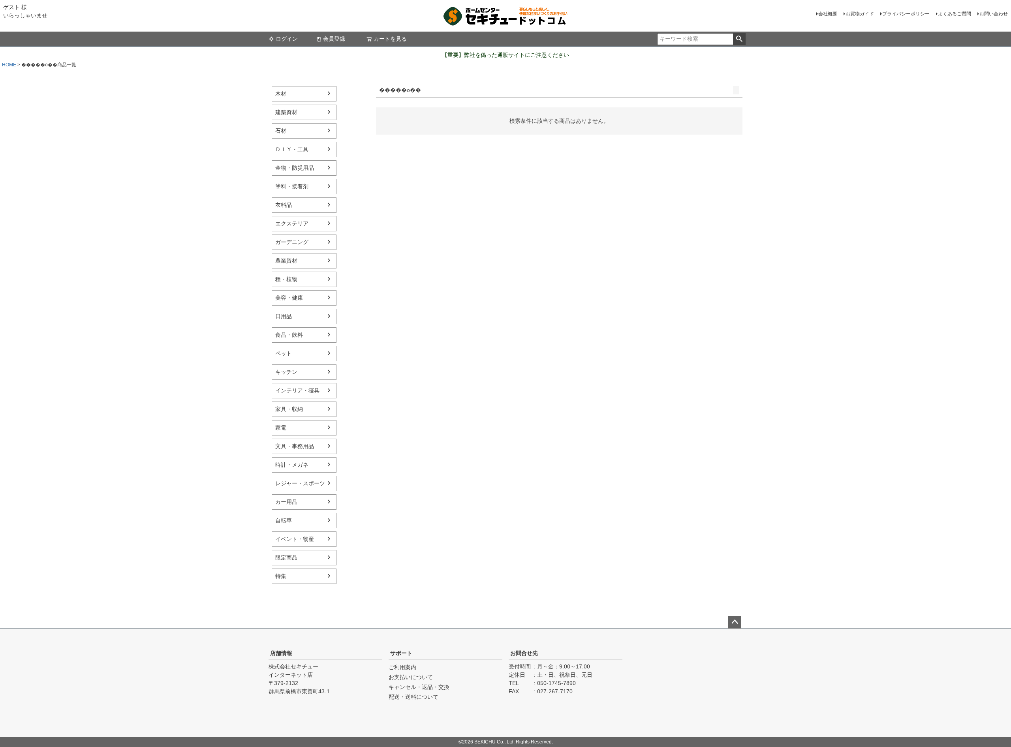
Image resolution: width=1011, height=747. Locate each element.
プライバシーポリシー (906, 14)
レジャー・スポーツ (300, 483)
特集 (280, 576)
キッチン (286, 372)
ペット (283, 353)
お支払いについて (411, 677)
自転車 (283, 520)
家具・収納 (289, 409)
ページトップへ (734, 622)
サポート (401, 653)
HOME (9, 65)
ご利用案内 (402, 667)
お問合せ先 (524, 653)
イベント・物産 (294, 539)
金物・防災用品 (294, 168)
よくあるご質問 (954, 14)
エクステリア (291, 223)
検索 (739, 39)
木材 (280, 93)
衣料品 (283, 205)
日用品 (283, 316)
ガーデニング (291, 242)
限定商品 (286, 557)
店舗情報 (281, 653)
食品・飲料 (289, 335)
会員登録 (334, 39)
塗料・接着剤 (291, 186)
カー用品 (286, 502)
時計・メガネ (291, 465)
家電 (280, 427)
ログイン (287, 39)
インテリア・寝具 (297, 390)
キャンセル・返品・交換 (419, 687)
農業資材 (286, 260)
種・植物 (286, 279)
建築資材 (286, 112)
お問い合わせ (993, 14)
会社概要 (827, 14)
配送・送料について (413, 697)
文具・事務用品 (294, 446)
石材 (280, 131)
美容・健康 (289, 298)
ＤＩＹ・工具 (291, 149)
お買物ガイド (860, 14)
